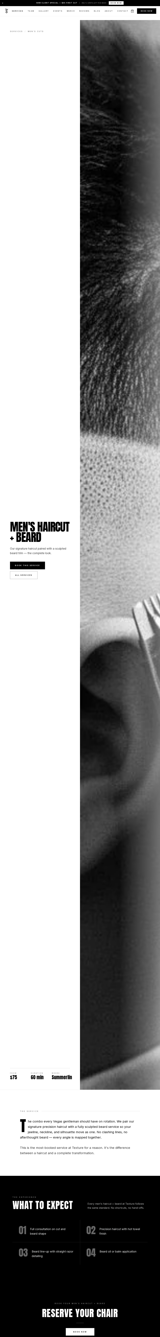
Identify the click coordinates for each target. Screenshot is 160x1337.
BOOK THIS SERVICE (27, 565)
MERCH (71, 11)
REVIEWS (84, 11)
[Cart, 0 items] (132, 11)
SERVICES (17, 11)
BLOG (97, 11)
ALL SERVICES (23, 575)
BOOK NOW (116, 3)
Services (16, 31)
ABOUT (109, 11)
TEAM (31, 11)
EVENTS (57, 11)
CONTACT (122, 11)
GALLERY (44, 11)
